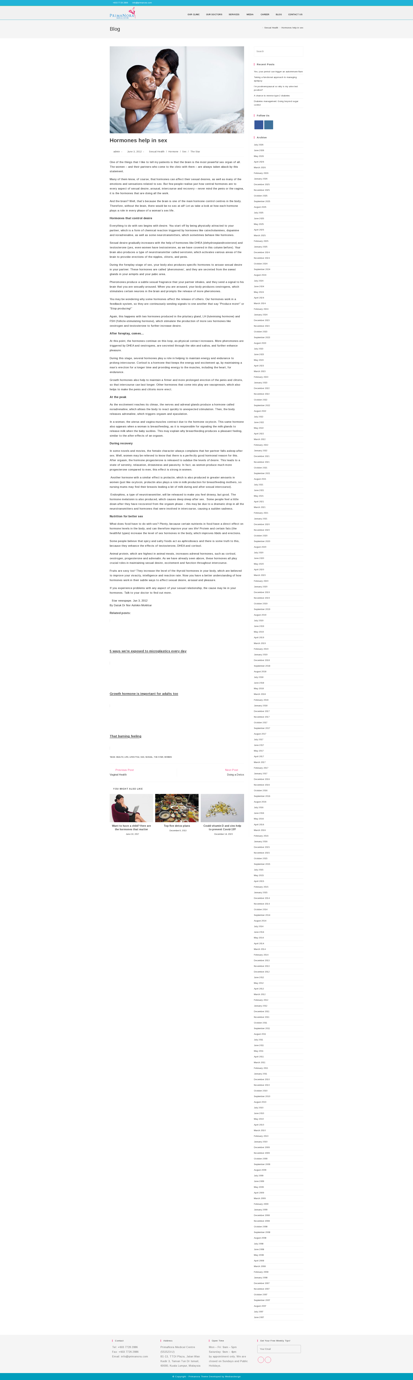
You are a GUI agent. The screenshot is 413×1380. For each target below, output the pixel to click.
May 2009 (259, 1187)
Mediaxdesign (233, 1376)
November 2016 (262, 785)
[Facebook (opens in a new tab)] (298, 3)
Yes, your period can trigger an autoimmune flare (278, 71)
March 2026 (260, 167)
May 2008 (259, 1255)
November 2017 (262, 717)
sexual (149, 757)
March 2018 (260, 694)
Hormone (173, 151)
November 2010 (262, 1085)
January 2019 (260, 654)
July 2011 (258, 1039)
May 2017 (259, 751)
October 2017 (260, 722)
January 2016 (260, 841)
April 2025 (259, 230)
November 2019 (262, 598)
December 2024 (262, 252)
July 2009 (258, 1175)
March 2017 (260, 762)
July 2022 (258, 416)
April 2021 (259, 501)
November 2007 (262, 1289)
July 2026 (258, 144)
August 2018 (260, 671)
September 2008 (262, 1232)
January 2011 (260, 1074)
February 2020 (261, 581)
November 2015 (262, 853)
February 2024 (261, 309)
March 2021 (260, 507)
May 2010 (259, 1119)
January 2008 (260, 1277)
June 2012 (259, 977)
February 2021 (261, 513)
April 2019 (259, 637)
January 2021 (260, 518)
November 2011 (261, 1017)
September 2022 (262, 405)
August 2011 (260, 1034)
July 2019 (258, 620)
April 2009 (259, 1192)
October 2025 (260, 195)
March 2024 (260, 303)
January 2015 (260, 892)
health (120, 757)
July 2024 (258, 281)
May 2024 (259, 292)
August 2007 (260, 1306)
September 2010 (262, 1096)
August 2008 (260, 1238)
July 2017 (258, 739)
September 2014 (262, 915)
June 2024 (259, 286)
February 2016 (261, 836)
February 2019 (261, 649)
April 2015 (259, 881)
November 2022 (262, 394)
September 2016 (262, 796)
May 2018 (259, 688)
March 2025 (260, 235)
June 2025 (259, 218)
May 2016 (259, 819)
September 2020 (262, 541)
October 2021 (260, 467)
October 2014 (260, 909)
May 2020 (259, 564)
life (126, 757)
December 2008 (262, 1215)
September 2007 (262, 1300)
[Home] (260, 27)
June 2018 (259, 683)
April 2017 (259, 756)
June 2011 (259, 1045)
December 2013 (262, 960)
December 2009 (262, 1147)
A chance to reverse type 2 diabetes (272, 95)
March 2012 (260, 994)
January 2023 (260, 382)
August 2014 (260, 921)
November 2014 (262, 904)
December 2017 (262, 711)
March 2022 (260, 439)
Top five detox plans (177, 825)
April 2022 (259, 433)
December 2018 (262, 660)
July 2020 (258, 552)
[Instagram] (268, 124)
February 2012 (261, 1000)
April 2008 (259, 1260)
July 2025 (258, 212)
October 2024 (260, 263)
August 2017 (260, 734)
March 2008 (260, 1266)
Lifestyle (135, 757)
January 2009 (260, 1209)
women (168, 757)
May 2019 (259, 632)
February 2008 (261, 1272)
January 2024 (260, 314)
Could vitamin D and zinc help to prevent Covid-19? (222, 827)
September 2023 (262, 337)
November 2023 (262, 326)
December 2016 (262, 779)
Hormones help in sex (292, 27)
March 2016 (260, 830)
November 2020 (262, 530)
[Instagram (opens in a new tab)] (302, 3)
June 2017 (259, 745)
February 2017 (261, 768)
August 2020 (260, 547)
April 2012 (259, 988)
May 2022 (259, 428)
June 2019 (259, 626)
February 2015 (261, 887)
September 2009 (262, 1164)
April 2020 (259, 569)
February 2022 (261, 445)
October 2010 (260, 1090)
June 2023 (259, 354)
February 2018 (261, 700)
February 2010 (261, 1136)
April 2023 (259, 365)
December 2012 (262, 972)
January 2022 (260, 450)
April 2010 (259, 1125)
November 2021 (262, 462)
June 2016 (259, 813)
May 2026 (259, 156)
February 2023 (261, 377)
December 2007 (262, 1283)
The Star (195, 151)
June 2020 (259, 558)
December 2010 (262, 1079)
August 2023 (260, 343)
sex (142, 757)
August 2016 (260, 802)
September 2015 (262, 864)
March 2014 (260, 949)
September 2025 (262, 201)
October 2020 (260, 535)
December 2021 (262, 456)
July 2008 (258, 1243)
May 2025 (259, 224)
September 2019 (262, 609)
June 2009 (259, 1181)
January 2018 (260, 705)
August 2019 (260, 615)
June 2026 (259, 150)
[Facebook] (258, 124)
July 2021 (258, 484)
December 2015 (262, 847)
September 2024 (262, 269)
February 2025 (261, 241)
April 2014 (259, 943)
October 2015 (260, 858)
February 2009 (261, 1204)
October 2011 (260, 1023)
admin (116, 151)
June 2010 (259, 1113)
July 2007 (258, 1311)
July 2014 (258, 926)
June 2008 (259, 1249)
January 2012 (260, 1006)
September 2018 (262, 666)
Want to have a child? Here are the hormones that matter (131, 827)
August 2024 (260, 275)
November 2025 (262, 190)
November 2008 (262, 1221)
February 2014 (261, 955)
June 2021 (259, 490)
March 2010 (260, 1130)
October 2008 (260, 1226)
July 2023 (258, 349)
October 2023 (260, 331)
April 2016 (259, 824)
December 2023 (262, 320)
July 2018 (258, 677)
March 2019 (260, 643)
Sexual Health (157, 151)
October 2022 (260, 400)
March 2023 (260, 371)
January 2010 (260, 1141)
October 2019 (260, 603)
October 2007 (260, 1294)
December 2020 (262, 524)
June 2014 (259, 932)
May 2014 (259, 937)
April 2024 (259, 297)
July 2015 (258, 870)
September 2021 (262, 473)
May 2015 (259, 875)
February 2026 (261, 173)
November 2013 (262, 966)
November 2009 (262, 1153)
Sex (184, 151)
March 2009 (260, 1198)
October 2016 (260, 790)
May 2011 (258, 1051)
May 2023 (259, 360)
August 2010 (260, 1102)
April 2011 (259, 1056)
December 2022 (262, 388)
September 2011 (262, 1028)
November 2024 (262, 258)
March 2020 (260, 575)
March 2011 (259, 1062)
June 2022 (259, 422)
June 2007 (259, 1317)
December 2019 (262, 592)
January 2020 (260, 586)
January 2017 (260, 773)
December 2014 (262, 898)
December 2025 (262, 184)
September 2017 (262, 728)
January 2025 (260, 246)
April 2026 (259, 162)
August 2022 (260, 411)
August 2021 (260, 479)
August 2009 (260, 1170)
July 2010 (258, 1107)
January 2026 (260, 179)
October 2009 (260, 1158)
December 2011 (261, 1011)
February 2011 (261, 1068)
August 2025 (260, 207)
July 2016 (258, 807)
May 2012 (259, 983)
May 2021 (259, 496)
